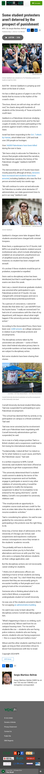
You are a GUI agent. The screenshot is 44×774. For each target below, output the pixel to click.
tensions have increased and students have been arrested (21, 176)
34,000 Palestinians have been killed (22, 145)
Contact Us (8, 731)
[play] (3, 771)
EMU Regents (8, 740)
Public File (7, 736)
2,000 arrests (16, 329)
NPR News (7, 659)
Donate (37, 3)
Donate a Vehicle (10, 722)
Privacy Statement (10, 727)
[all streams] (41, 771)
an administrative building (25, 605)
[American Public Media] (8, 758)
